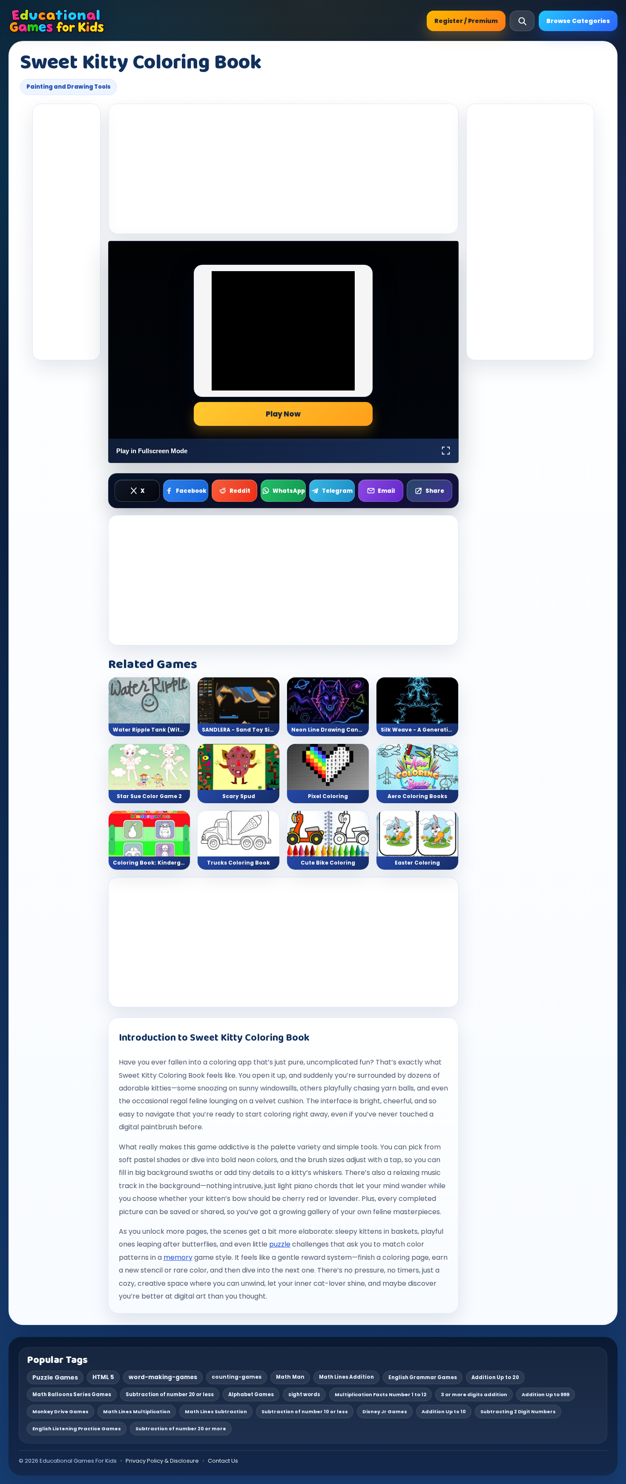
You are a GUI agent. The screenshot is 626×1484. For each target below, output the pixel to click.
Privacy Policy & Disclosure (162, 1461)
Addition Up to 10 (444, 1411)
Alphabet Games (251, 1394)
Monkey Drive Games (60, 1411)
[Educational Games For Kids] (57, 21)
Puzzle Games (55, 1377)
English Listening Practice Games (76, 1428)
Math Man (290, 1377)
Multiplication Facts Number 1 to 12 (380, 1394)
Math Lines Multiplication (136, 1411)
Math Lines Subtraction (216, 1411)
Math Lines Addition (346, 1377)
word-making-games (163, 1377)
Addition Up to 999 (545, 1394)
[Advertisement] (66, 232)
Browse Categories (578, 21)
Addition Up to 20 (495, 1377)
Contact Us (223, 1461)
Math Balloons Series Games (71, 1394)
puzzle (279, 1244)
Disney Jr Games (384, 1411)
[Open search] (522, 21)
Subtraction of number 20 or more (180, 1428)
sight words (304, 1394)
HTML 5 (103, 1377)
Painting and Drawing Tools (68, 87)
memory (178, 1257)
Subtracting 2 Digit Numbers (518, 1411)
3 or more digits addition (474, 1394)
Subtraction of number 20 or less (170, 1394)
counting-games (236, 1377)
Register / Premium (466, 21)
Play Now (283, 414)
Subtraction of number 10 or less (304, 1411)
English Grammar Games (422, 1377)
